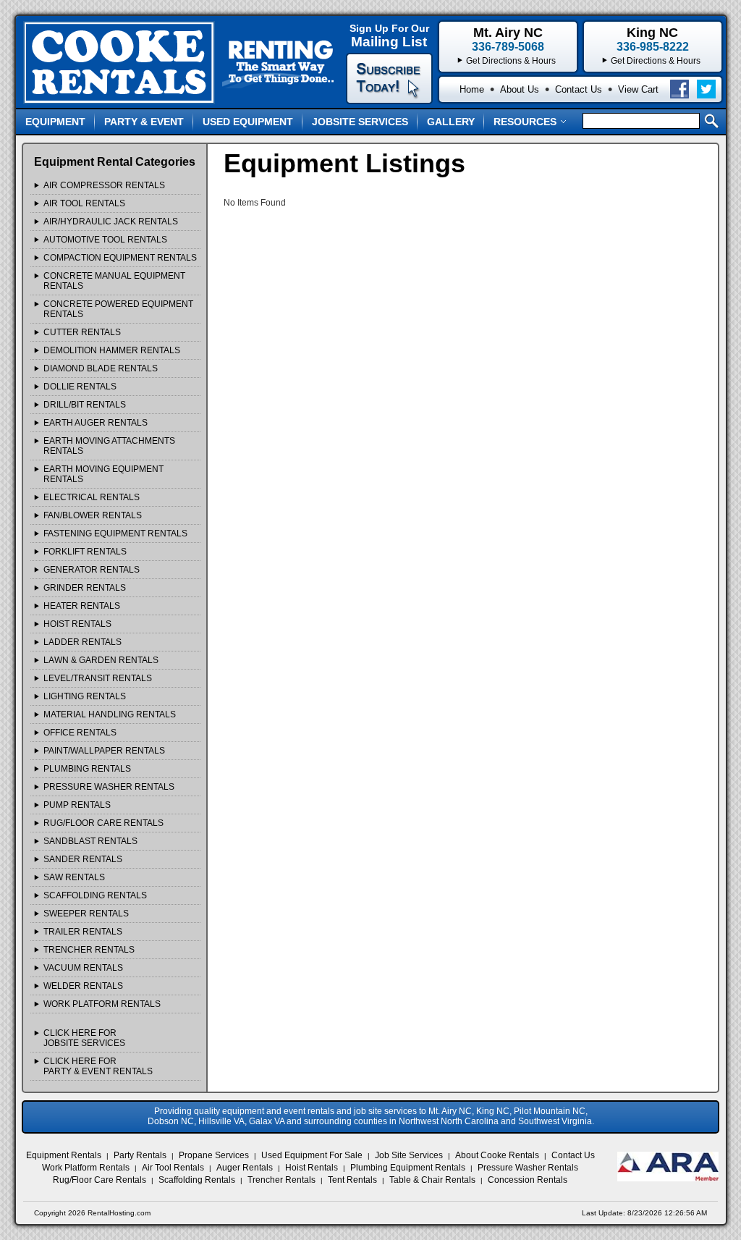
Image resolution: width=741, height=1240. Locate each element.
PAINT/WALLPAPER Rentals (104, 751)
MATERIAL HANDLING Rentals (109, 714)
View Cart (638, 89)
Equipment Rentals (63, 1155)
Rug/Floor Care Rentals (99, 1180)
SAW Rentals (74, 877)
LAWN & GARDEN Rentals (100, 660)
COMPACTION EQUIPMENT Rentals (120, 258)
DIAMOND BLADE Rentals (100, 368)
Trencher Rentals (281, 1180)
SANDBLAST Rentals (90, 841)
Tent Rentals (352, 1180)
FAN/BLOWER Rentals (92, 515)
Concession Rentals (527, 1180)
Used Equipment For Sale (312, 1155)
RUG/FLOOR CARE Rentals (103, 823)
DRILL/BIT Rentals (84, 405)
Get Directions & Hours (655, 61)
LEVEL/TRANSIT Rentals (97, 678)
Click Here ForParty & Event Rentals (98, 1066)
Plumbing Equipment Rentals (407, 1168)
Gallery (451, 121)
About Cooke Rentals (497, 1155)
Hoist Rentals (311, 1168)
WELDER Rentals (83, 986)
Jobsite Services (360, 121)
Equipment (55, 121)
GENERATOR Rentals (91, 570)
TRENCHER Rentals (89, 950)
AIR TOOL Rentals (84, 203)
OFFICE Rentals (80, 732)
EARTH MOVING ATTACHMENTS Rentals (109, 446)
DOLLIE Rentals (80, 386)
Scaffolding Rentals (196, 1180)
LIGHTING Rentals (84, 696)
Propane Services (214, 1155)
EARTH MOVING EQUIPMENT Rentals (103, 474)
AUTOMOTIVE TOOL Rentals (105, 240)
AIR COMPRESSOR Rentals (104, 185)
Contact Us (578, 89)
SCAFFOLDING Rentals (95, 895)
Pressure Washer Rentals (528, 1168)
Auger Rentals (244, 1168)
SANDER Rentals (82, 859)
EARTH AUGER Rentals (95, 423)
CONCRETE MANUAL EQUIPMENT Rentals (114, 281)
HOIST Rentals (77, 624)
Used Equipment (248, 121)
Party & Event (144, 121)
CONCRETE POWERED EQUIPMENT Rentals (118, 309)
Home (472, 89)
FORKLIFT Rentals (85, 552)
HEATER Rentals (81, 606)
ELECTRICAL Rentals (91, 497)
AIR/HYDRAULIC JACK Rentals (110, 221)
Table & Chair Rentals (432, 1180)
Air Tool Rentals (173, 1168)
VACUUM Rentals (83, 968)
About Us (519, 89)
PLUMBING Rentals (87, 769)
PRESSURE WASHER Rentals (108, 787)
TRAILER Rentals (82, 932)
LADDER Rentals (82, 642)
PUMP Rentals (77, 805)
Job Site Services (409, 1155)
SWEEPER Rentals (86, 913)
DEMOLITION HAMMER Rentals (111, 350)
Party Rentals (140, 1155)
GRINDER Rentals (84, 588)
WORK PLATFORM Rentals (102, 1004)
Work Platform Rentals (86, 1168)
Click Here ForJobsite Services (84, 1038)
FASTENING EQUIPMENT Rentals (115, 533)
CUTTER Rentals (82, 332)
